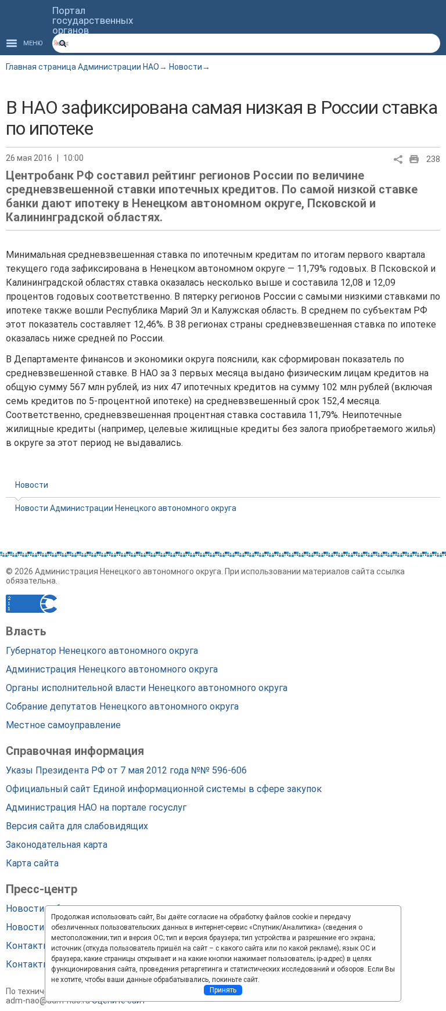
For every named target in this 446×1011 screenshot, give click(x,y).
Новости (185, 66)
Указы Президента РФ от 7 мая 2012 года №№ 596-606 (126, 770)
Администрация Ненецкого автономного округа (112, 669)
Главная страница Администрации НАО (82, 66)
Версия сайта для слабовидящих (77, 826)
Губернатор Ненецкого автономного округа (102, 650)
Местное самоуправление (63, 725)
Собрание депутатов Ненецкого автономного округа (122, 706)
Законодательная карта (56, 844)
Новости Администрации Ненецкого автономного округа (125, 508)
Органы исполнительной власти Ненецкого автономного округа (146, 687)
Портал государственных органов (92, 20)
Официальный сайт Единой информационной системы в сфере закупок (164, 788)
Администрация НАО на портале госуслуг (96, 807)
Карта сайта (32, 863)
